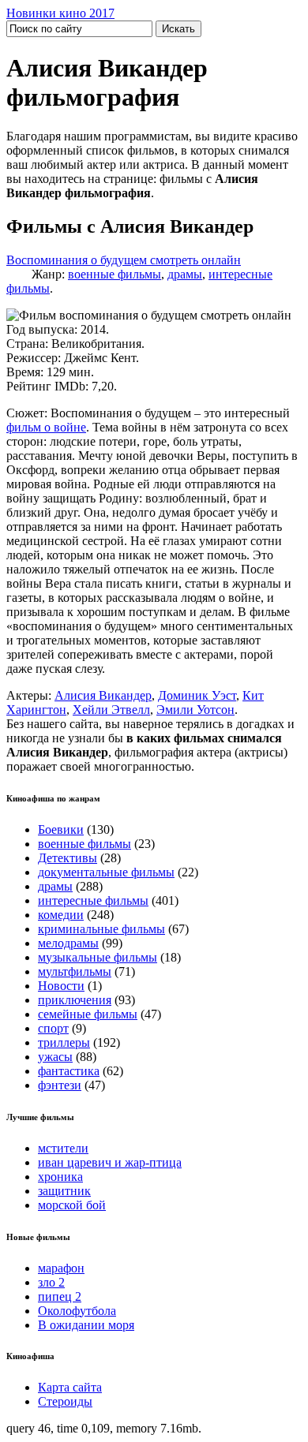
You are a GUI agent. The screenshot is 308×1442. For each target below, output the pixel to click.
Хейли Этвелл (111, 709)
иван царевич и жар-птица (110, 1162)
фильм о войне (46, 427)
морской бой (72, 1205)
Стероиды (65, 1401)
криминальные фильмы (101, 929)
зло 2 (51, 1282)
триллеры (64, 1042)
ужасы (55, 1056)
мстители (63, 1148)
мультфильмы (74, 971)
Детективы (67, 858)
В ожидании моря (86, 1325)
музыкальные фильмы (97, 957)
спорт (53, 1028)
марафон (61, 1268)
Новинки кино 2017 (60, 13)
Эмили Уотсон (195, 709)
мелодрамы (68, 943)
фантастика (69, 1071)
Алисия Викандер (103, 695)
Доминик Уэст (197, 695)
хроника (60, 1176)
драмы (184, 274)
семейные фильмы (87, 1014)
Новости (61, 985)
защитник (64, 1190)
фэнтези (59, 1085)
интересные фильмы (93, 900)
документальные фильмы (106, 872)
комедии (61, 914)
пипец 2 (59, 1296)
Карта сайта (70, 1387)
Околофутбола (77, 1310)
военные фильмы (114, 274)
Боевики (61, 829)
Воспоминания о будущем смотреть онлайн (123, 260)
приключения (74, 1000)
